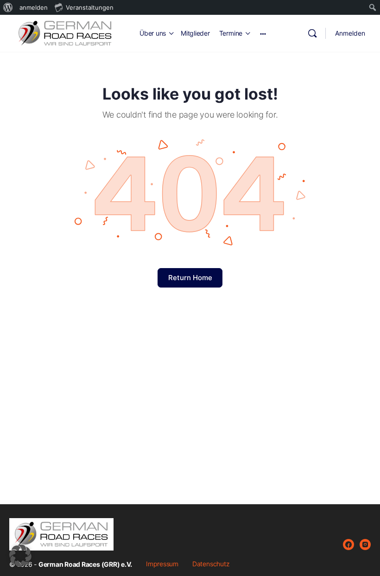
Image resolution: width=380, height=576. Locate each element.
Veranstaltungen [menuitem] (90, 7)
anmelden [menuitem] (33, 7)
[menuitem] (8, 7)
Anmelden (350, 33)
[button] (20, 555)
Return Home (190, 277)
